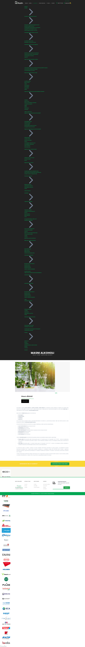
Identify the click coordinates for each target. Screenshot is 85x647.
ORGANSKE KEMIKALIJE (25, 398)
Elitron (25, 160)
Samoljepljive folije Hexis (29, 144)
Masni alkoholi (27, 215)
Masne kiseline (27, 214)
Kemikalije (35, 3)
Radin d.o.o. (26, 340)
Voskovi (25, 236)
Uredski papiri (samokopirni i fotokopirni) (32, 27)
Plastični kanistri (27, 267)
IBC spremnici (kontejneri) (29, 263)
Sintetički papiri (27, 122)
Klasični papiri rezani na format (30, 125)
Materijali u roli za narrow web (30, 42)
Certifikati (26, 343)
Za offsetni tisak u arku (28, 40)
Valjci (25, 299)
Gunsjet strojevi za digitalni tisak (30, 173)
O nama (48, 3)
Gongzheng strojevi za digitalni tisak (31, 171)
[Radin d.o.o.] (19, 2)
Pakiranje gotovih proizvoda (29, 316)
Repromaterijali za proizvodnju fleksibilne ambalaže (34, 91)
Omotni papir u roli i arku (29, 55)
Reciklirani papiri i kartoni (29, 26)
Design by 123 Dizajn (51, 493)
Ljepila (25, 89)
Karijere (25, 346)
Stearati (26, 231)
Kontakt (53, 3)
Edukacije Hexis (27, 147)
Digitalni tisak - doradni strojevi (30, 149)
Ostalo (25, 188)
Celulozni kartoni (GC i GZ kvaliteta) (31, 54)
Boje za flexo (26, 101)
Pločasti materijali (27, 140)
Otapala (26, 99)
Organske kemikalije (28, 201)
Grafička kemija (27, 81)
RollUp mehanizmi (27, 184)
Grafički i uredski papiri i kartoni (30, 16)
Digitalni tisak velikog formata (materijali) (32, 129)
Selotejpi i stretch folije (28, 326)
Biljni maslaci (27, 250)
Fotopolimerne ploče (28, 104)
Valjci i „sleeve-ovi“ (28, 111)
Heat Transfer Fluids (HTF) (29, 228)
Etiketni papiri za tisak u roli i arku (30, 30)
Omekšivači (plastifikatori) (29, 211)
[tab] (56, 393)
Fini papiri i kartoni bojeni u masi (30, 28)
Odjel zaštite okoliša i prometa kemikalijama (32, 272)
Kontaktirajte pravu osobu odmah (60, 463)
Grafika (30, 3)
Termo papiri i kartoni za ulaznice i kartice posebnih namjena (36, 67)
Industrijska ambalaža (28, 255)
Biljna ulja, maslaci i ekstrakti (30, 240)
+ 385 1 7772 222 (60, 3)
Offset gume (26, 85)
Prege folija (26, 87)
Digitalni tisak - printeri (28, 162)
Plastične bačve (27, 266)
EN (67, 1)
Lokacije (26, 347)
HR (68, 1)
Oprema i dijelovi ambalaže (29, 269)
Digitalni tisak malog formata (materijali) (32, 113)
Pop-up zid (26, 311)
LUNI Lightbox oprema (28, 185)
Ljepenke (26, 57)
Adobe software (27, 190)
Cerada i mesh (27, 138)
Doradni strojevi (27, 159)
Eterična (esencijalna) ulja (29, 252)
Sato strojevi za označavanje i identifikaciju (32, 172)
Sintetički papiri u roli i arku (29, 70)
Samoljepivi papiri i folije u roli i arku (31, 32)
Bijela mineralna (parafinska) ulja (30, 232)
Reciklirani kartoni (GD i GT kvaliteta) (31, 53)
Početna (26, 3)
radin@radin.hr (67, 3)
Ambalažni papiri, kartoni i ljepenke (31, 44)
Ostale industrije (42, 3)
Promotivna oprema (28, 176)
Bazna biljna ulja (27, 248)
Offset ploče (26, 86)
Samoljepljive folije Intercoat (29, 142)
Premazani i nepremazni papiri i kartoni (31, 24)
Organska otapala (28, 209)
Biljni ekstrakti (27, 251)
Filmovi (25, 141)
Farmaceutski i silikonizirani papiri (30, 69)
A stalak (26, 310)
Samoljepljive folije (28, 121)
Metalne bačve (27, 265)
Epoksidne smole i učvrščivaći (30, 238)
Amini (25, 216)
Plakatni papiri (27, 137)
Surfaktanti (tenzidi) (28, 230)
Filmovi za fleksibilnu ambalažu (30, 102)
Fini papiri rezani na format (29, 126)
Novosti (25, 342)
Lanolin (25, 235)
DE (65, 1)
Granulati (26, 109)
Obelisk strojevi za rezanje (29, 157)
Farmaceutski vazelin (28, 234)
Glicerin (25, 212)
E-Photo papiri (27, 124)
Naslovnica (34, 354)
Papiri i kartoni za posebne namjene (31, 59)
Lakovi (25, 83)
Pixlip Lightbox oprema (28, 187)
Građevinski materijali (28, 330)
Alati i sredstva (27, 145)
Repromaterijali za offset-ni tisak (30, 72)
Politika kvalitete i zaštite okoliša (30, 345)
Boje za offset (27, 82)
